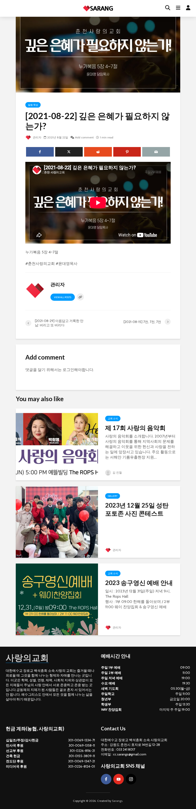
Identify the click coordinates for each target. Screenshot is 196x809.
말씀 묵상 (33, 104)
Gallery (112, 495)
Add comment (84, 137)
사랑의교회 (27, 657)
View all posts (62, 297)
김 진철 (117, 472)
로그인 (68, 369)
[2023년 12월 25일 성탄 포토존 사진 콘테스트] (57, 521)
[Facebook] (106, 779)
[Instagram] (131, 779)
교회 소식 (113, 418)
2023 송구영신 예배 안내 (139, 582)
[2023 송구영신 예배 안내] (57, 599)
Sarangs (117, 801)
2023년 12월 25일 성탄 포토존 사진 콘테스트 (137, 509)
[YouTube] (118, 779)
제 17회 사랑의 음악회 (135, 428)
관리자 (36, 137)
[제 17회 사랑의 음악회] (57, 444)
